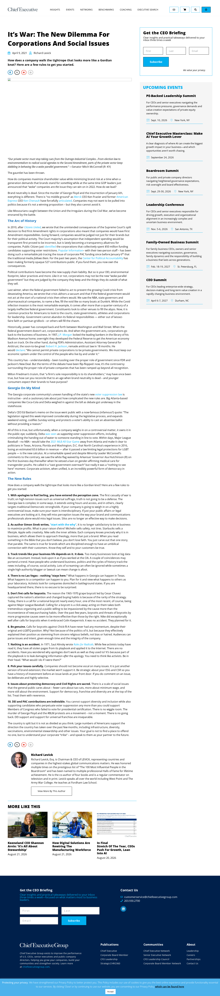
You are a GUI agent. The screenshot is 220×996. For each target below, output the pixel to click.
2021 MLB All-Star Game (65, 441)
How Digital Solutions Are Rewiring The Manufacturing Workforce (71, 846)
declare (20, 350)
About (191, 944)
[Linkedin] (123, 909)
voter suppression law (108, 394)
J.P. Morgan (65, 334)
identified (50, 246)
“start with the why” (63, 524)
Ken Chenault (32, 200)
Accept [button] (110, 991)
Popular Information (70, 250)
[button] (10, 72)
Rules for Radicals (83, 644)
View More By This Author (51, 791)
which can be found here (169, 986)
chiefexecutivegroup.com (36, 966)
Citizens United (32, 227)
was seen (51, 434)
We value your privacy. (194, 70)
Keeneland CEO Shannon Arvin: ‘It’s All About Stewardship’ (26, 846)
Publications (109, 944)
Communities (153, 944)
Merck (77, 197)
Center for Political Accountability (103, 258)
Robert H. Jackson (56, 346)
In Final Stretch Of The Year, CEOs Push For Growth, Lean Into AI (116, 848)
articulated (65, 200)
